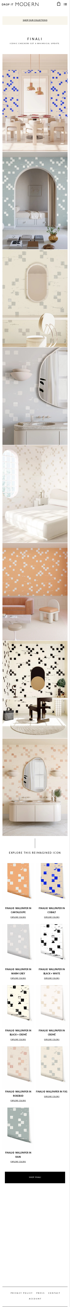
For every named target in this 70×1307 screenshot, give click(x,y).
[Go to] (35, 103)
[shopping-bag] (58, 3)
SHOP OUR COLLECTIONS (35, 20)
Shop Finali (35, 1177)
